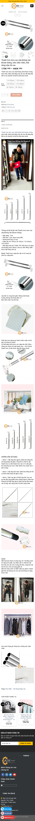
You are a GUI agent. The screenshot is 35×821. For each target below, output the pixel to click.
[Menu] (2, 6)
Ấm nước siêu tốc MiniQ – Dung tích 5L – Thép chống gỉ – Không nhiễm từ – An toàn (9, 718)
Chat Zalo (7, 809)
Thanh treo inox (10, 107)
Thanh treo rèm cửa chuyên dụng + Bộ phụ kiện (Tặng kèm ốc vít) (26, 717)
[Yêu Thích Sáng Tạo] (17, 6)
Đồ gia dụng (22, 12)
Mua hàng (16, 95)
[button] (10, 80)
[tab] (17, 121)
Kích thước (3, 84)
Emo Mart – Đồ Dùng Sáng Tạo (15, 689)
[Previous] (4, 34)
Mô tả (3, 121)
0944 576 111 (7, 806)
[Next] (30, 34)
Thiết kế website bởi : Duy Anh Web (17, 817)
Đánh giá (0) (4, 128)
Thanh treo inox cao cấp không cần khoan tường (16, 132)
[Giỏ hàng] (32, 5)
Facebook (7, 813)
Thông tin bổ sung (6, 124)
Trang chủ (12, 12)
